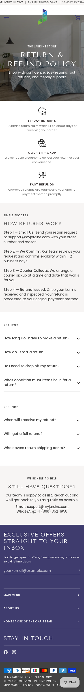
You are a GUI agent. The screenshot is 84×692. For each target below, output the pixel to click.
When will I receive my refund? (30, 419)
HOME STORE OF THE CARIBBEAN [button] (28, 621)
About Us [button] (11, 608)
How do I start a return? (24, 352)
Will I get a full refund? (23, 433)
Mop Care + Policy (18, 685)
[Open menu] (10, 17)
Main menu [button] (12, 595)
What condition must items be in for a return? (37, 382)
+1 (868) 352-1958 (52, 511)
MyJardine (15, 677)
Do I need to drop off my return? (32, 366)
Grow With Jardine (51, 685)
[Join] (76, 570)
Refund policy (45, 681)
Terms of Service (18, 681)
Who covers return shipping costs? (34, 447)
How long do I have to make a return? (36, 338)
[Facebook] (6, 652)
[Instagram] (14, 652)
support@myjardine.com (48, 506)
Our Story (43, 677)
